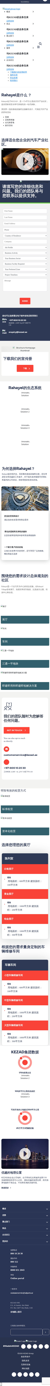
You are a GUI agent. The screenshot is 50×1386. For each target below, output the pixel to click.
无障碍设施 (25, 1365)
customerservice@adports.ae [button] (21, 1293)
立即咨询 (10, 21)
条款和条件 (25, 1357)
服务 (8, 48)
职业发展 (14, 77)
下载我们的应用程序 (18, 72)
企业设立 (10, 60)
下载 (25, 368)
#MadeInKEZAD (11, 1346)
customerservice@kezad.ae (20, 755)
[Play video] (25, 1154)
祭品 (4, 1228)
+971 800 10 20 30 (17, 320)
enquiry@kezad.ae (18, 332)
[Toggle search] (39, 44)
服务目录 (14, 75)
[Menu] (38, 47)
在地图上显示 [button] (16, 1312)
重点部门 (10, 36)
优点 (8, 23)
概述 (8, 11)
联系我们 (14, 80)
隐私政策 (25, 1361)
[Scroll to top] (1, 1384)
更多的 (5, 1241)
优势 (4, 1215)
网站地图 (25, 1368)
